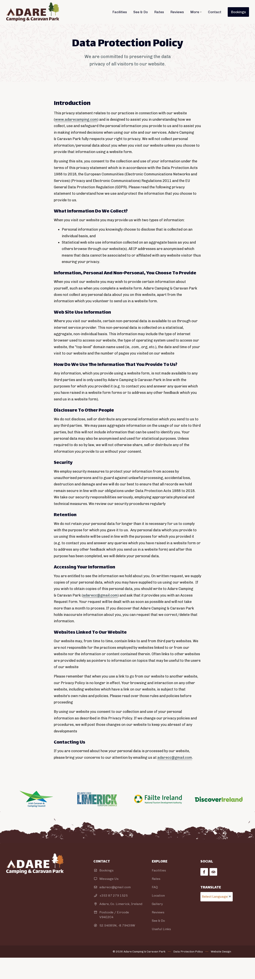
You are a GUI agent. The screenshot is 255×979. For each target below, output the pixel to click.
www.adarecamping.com (76, 119)
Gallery (157, 904)
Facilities (119, 12)
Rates (159, 12)
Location (158, 895)
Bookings (238, 12)
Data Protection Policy (188, 951)
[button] (196, 12)
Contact (214, 12)
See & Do (140, 12)
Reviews (177, 12)
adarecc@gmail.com (100, 595)
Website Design (221, 951)
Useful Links (161, 929)
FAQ (155, 887)
